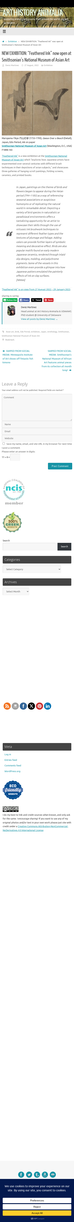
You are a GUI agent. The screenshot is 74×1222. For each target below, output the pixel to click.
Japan (43, 331)
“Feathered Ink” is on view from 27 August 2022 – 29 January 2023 (36, 289)
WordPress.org (12, 771)
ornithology (52, 331)
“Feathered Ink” (10, 156)
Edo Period (25, 331)
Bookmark (9, 340)
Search (6, 540)
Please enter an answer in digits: (18, 451)
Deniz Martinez (12, 65)
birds (17, 331)
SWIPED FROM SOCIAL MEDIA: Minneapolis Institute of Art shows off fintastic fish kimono (18, 357)
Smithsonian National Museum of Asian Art (24, 146)
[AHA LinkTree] (53, 1175)
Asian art (10, 331)
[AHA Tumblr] (37, 1175)
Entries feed (10, 760)
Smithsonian (63, 331)
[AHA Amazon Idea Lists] (45, 1175)
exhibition (35, 331)
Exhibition (12, 41)
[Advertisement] (37, 999)
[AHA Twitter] (29, 1175)
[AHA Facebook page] (21, 1175)
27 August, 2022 (31, 65)
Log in (7, 754)
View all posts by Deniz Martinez (39, 319)
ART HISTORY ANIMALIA (33, 13)
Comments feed (12, 765)
